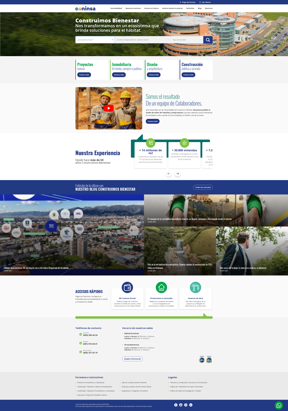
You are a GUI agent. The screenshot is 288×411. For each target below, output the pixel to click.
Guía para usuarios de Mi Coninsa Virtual (136, 387)
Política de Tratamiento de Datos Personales (186, 387)
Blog (199, 8)
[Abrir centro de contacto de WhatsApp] (279, 405)
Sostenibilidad (116, 8)
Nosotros (209, 8)
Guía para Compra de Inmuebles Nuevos (92, 395)
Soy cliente (206, 2)
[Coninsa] (85, 8)
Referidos (190, 8)
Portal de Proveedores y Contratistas (90, 382)
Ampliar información (132, 359)
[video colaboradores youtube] (108, 108)
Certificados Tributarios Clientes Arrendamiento (94, 387)
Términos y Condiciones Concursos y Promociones (188, 382)
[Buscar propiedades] (208, 40)
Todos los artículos (203, 187)
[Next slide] (177, 173)
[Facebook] (175, 405)
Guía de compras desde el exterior (134, 382)
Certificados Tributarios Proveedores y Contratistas (96, 391)
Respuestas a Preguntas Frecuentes (135, 391)
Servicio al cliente (151, 8)
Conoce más (84, 75)
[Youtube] (180, 405)
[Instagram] (185, 405)
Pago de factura (188, 2)
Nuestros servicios (133, 8)
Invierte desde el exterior (172, 8)
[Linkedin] (190, 405)
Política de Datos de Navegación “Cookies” (185, 391)
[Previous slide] (169, 173)
